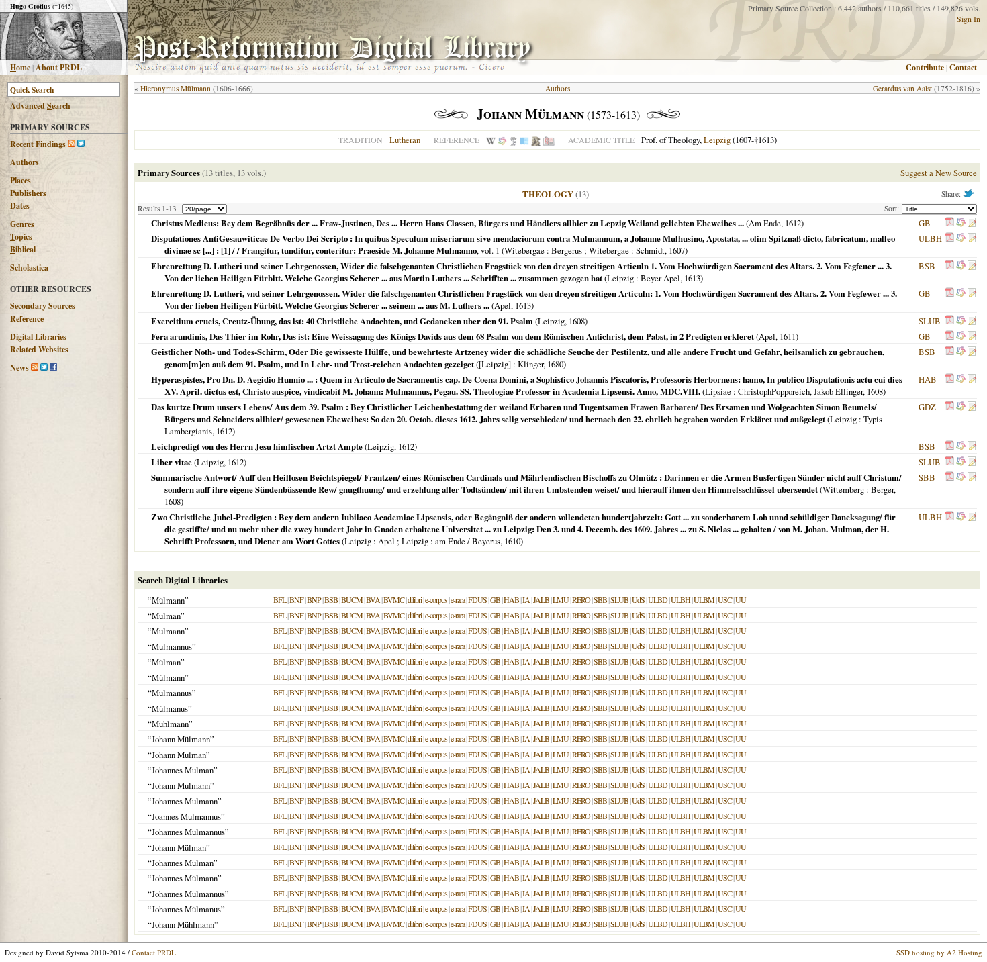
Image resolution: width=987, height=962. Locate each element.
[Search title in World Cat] (960, 223)
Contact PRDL (154, 952)
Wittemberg (843, 489)
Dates (20, 205)
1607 (677, 250)
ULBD (657, 599)
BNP (314, 599)
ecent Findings (38, 144)
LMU (561, 599)
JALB (541, 599)
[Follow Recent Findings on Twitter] (81, 144)
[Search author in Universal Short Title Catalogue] (549, 140)
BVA (373, 599)
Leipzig (717, 140)
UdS (638, 599)
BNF (296, 599)
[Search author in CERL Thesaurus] (513, 140)
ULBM (704, 599)
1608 (577, 321)
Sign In (968, 18)
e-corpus (436, 599)
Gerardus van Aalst (902, 88)
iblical (23, 249)
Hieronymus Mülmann (175, 88)
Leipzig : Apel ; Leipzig (386, 541)
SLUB (930, 321)
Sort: (893, 208)
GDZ (927, 407)
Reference (27, 318)
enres (22, 224)
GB (925, 223)
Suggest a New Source (938, 172)
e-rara (458, 599)
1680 (555, 364)
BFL (279, 599)
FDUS (477, 599)
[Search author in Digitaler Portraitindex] (535, 140)
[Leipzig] (495, 364)
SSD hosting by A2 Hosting (939, 952)
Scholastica (29, 267)
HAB (928, 379)
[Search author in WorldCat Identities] (502, 140)
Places (20, 180)
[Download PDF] (949, 223)
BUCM (352, 599)
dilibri (415, 599)
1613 (692, 278)
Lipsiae (718, 391)
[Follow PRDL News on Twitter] (44, 367)
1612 (793, 223)
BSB (927, 266)
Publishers (28, 193)
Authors (24, 162)
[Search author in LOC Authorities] (524, 140)
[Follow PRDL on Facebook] (53, 367)
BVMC (393, 599)
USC (725, 599)
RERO (581, 599)
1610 (512, 541)
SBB (927, 477)
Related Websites (39, 349)
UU (740, 599)
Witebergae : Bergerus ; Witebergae (566, 250)
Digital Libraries (38, 336)
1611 (788, 336)
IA (526, 599)
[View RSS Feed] (71, 144)
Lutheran (404, 140)
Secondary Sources (42, 305)
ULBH (930, 238)
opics (21, 236)
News (19, 367)
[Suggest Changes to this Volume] (971, 223)
